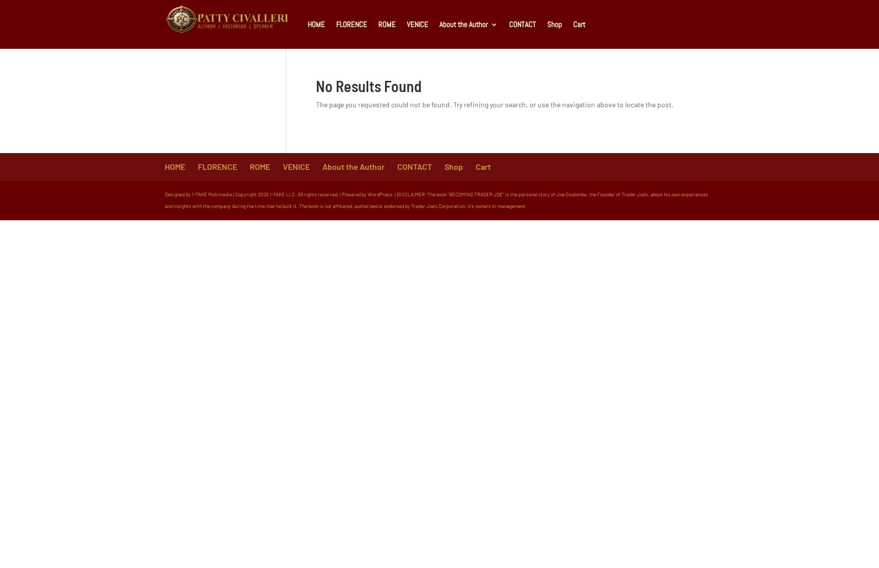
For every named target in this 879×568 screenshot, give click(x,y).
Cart (579, 24)
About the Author (464, 24)
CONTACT (522, 24)
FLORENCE (351, 24)
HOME (316, 24)
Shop (554, 24)
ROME (387, 24)
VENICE (417, 24)
